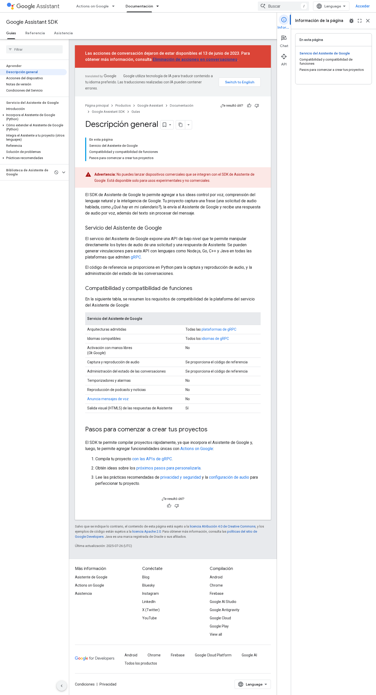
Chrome (216, 585)
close (368, 21)
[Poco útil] (257, 105)
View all (216, 634)
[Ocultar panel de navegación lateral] (62, 686)
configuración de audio (229, 477)
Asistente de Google (91, 577)
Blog (145, 577)
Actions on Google (92, 6)
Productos (123, 105)
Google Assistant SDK (32, 22)
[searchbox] (34, 49)
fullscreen (360, 21)
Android (216, 577)
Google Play (219, 626)
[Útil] (249, 105)
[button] (33, 117)
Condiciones (85, 684)
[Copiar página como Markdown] (180, 124)
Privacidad (107, 684)
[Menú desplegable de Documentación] (159, 6)
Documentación (139, 6)
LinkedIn (149, 602)
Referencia (35, 33)
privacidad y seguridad (180, 477)
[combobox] (283, 6)
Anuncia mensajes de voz (108, 399)
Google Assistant (150, 105)
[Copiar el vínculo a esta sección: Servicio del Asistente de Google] (167, 228)
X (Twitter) (151, 610)
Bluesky (148, 585)
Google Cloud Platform (213, 655)
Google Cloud (220, 618)
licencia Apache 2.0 (146, 531)
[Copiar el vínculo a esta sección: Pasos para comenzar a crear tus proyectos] (212, 430)
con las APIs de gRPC (152, 458)
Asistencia (63, 33)
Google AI (249, 655)
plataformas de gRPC (219, 329)
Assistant (47, 6)
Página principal (97, 105)
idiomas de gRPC (215, 339)
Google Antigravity (224, 610)
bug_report (351, 21)
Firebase (217, 593)
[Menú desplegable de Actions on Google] (115, 6)
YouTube (149, 618)
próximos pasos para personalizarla (168, 468)
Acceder (363, 6)
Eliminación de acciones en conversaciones (195, 59)
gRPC (136, 257)
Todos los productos (141, 663)
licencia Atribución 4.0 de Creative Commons (223, 526)
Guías (11, 33)
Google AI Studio (223, 602)
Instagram (150, 593)
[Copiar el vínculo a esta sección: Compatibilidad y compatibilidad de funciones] (197, 289)
